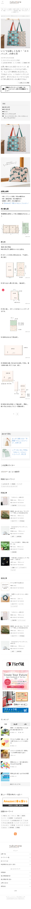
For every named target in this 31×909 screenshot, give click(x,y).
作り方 (5, 111)
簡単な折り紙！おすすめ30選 (19, 773)
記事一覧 (3, 854)
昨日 (6, 724)
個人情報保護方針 (6, 876)
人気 (25, 724)
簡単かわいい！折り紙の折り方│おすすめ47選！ (19, 763)
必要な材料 (7, 107)
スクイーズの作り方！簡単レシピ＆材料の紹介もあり (19, 751)
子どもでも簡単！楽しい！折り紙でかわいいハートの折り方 (19, 741)
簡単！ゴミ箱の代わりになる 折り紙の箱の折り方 (19, 729)
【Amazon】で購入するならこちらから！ (16, 203)
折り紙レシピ (13, 732)
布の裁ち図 (7, 109)
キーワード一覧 (5, 857)
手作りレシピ (21, 500)
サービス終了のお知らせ (17, 582)
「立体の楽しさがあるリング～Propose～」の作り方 (19, 558)
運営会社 (3, 886)
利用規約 (3, 872)
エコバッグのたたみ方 (10, 113)
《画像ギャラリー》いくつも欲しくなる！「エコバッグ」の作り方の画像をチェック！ (15, 89)
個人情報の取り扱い (6, 879)
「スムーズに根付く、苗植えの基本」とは (19, 543)
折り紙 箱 (20, 732)
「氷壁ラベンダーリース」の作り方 (19, 595)
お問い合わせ (4, 883)
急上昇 (15, 724)
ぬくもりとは (4, 861)
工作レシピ (20, 598)
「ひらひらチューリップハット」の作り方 (19, 527)
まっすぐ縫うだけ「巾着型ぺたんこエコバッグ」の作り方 (20, 441)
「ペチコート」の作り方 (17, 497)
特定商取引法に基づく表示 (8, 864)
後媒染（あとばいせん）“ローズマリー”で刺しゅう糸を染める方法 (19, 512)
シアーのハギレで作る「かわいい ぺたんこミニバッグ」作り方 (20, 452)
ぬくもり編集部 (14, 472)
